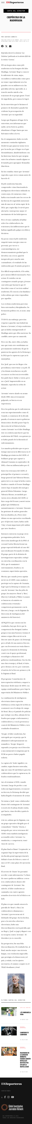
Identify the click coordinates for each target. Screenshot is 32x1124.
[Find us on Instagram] (8, 1097)
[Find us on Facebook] (5, 1097)
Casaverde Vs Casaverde (24, 1034)
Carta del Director (25, 1007)
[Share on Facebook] (2, 46)
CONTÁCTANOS (5, 1091)
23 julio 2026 (24, 1039)
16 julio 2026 (24, 1071)
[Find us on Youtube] (12, 1097)
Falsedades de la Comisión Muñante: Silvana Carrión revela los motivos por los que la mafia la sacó (25, 1060)
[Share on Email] (10, 46)
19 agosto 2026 (24, 1019)
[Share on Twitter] (6, 46)
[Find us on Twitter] (2, 1097)
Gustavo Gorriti (11, 37)
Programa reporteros (23, 1027)
